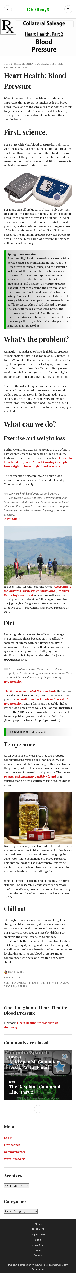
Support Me (38, 1234)
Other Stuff (38, 1244)
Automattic (37, 1269)
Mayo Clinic (12, 519)
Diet (8, 982)
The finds (30, 691)
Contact (38, 1255)
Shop (38, 1239)
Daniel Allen (16, 972)
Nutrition (20, 67)
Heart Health (39, 982)
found (30, 776)
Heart (24, 982)
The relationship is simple (50, 462)
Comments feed (15, 1152)
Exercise (57, 64)
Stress (22, 986)
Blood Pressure (14, 64)
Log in (8, 1138)
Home (38, 1250)
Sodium (10, 986)
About (38, 1223)
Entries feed (12, 1145)
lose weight (12, 466)
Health (8, 67)
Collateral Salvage (38, 64)
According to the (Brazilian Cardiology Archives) (37, 591)
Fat (15, 982)
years (26, 462)
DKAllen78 (38, 9)
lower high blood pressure (42, 466)
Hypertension (13, 681)
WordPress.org (14, 1159)
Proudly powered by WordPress (26, 1264)
